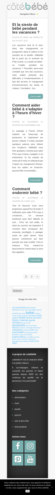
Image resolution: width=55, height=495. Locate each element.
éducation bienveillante (20, 341)
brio (16, 313)
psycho (18, 415)
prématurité (28, 334)
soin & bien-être (22, 421)
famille (22, 317)
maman (15, 328)
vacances (32, 339)
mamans (23, 328)
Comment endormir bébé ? (27, 191)
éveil (32, 341)
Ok (27, 491)
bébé (30, 313)
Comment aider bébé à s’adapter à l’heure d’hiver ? (27, 111)
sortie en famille (21, 339)
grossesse (18, 325)
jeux (26, 325)
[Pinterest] (17, 460)
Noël (32, 330)
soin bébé (29, 337)
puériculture (18, 336)
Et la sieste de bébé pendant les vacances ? (26, 28)
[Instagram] (30, 447)
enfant (39, 315)
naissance (17, 329)
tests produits (21, 427)
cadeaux (38, 313)
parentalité (18, 332)
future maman (20, 320)
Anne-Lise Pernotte (33, 37)
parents (15, 335)
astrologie (32, 310)
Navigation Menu (27, 14)
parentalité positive (30, 332)
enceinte (32, 316)
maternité (29, 328)
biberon (39, 310)
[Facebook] (17, 447)
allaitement (16, 310)
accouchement (19, 307)
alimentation (31, 308)
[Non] (52, 487)
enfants (15, 318)
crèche (14, 316)
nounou (26, 330)
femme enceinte (33, 318)
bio (13, 313)
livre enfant (33, 326)
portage (21, 334)
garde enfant (26, 323)
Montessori (37, 328)
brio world (22, 313)
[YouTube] (30, 460)
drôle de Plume (23, 316)
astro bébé (24, 310)
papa (36, 330)
